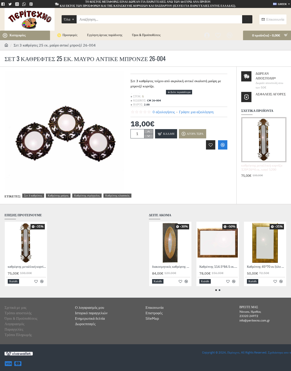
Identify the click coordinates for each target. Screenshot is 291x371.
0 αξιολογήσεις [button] (164, 112)
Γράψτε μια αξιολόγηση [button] (196, 112)
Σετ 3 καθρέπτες (33, 195)
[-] (148, 136)
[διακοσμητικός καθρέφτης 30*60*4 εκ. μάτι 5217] (170, 243)
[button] (179, 92)
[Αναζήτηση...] (247, 19)
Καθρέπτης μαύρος (58, 195)
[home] (6, 45)
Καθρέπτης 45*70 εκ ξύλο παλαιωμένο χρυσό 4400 (266, 267)
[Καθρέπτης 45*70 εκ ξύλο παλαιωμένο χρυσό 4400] (265, 243)
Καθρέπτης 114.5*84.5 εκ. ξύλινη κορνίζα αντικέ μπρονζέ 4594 (218, 267)
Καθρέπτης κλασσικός (117, 195)
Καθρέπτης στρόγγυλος (87, 195)
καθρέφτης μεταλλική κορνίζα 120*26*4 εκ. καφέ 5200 (261, 167)
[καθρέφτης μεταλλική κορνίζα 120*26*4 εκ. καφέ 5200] (263, 139)
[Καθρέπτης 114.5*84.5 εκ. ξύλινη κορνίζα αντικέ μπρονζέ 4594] (218, 243)
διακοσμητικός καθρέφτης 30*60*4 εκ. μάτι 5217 (171, 267)
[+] (148, 131)
